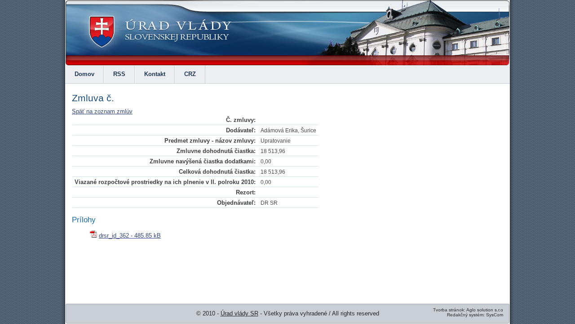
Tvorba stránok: (449, 309)
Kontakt (154, 74)
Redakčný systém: (466, 314)
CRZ (190, 74)
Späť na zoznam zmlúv (102, 111)
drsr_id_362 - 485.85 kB (130, 235)
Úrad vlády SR (239, 313)
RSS (119, 74)
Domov (84, 74)
